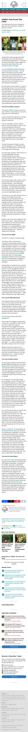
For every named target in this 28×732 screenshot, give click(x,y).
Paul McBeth (9, 69)
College (10, 704)
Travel (23, 698)
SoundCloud (4, 721)
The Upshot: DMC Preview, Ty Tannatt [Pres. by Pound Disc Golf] (15, 625)
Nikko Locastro (14, 110)
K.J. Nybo (4, 521)
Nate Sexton (6, 366)
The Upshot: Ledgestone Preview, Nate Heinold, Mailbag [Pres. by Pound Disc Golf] (14, 640)
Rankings (24, 9)
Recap (16, 698)
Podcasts (18, 12)
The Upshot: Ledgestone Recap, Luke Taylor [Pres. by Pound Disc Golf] (14, 632)
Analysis (7, 12)
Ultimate (5, 6)
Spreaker (23, 719)
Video (3, 700)
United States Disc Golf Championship (15, 521)
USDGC (3, 522)
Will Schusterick (7, 528)
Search (23, 6)
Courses (8, 695)
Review (19, 698)
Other (19, 697)
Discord (5, 5)
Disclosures (17, 714)
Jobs (21, 714)
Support (8, 710)
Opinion (14, 697)
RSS (12, 721)
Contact (5, 3)
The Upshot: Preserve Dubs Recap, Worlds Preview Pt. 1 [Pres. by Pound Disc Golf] (15, 589)
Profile (7, 698)
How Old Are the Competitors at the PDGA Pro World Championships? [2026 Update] (15, 576)
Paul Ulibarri (12, 461)
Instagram (13, 719)
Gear (17, 695)
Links (8, 697)
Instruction (12, 12)
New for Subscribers (11, 708)
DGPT (7, 9)
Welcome (4, 708)
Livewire (7, 700)
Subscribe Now (14, 646)
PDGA (3, 9)
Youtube (18, 719)
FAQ (11, 710)
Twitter (23, 509)
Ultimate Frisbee (5, 715)
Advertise (7, 714)
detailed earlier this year (11, 431)
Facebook (13, 509)
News (3, 12)
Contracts (12, 9)
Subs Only (24, 12)
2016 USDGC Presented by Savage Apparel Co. (15, 520)
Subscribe (23, 5)
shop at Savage (13, 66)
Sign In (23, 3)
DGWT (7, 518)
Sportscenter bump (17, 480)
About (3, 714)
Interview (4, 697)
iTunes (9, 721)
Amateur (14, 704)
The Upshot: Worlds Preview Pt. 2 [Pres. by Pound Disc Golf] (14, 571)
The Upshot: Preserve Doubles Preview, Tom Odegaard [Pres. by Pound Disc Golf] (14, 596)
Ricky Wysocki (20, 69)
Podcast (22, 697)
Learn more (14, 676)
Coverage (13, 695)
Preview (8, 32)
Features (3, 695)
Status (24, 714)
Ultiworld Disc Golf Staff (17, 30)
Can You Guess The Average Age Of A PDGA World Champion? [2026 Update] (15, 583)
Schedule (18, 9)
